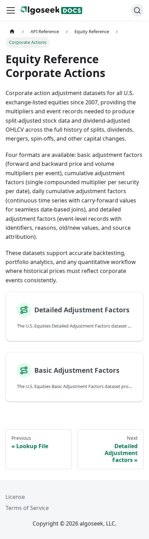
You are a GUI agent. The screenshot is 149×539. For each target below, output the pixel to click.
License (15, 497)
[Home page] (12, 31)
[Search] (137, 10)
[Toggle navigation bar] (11, 10)
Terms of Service (27, 508)
